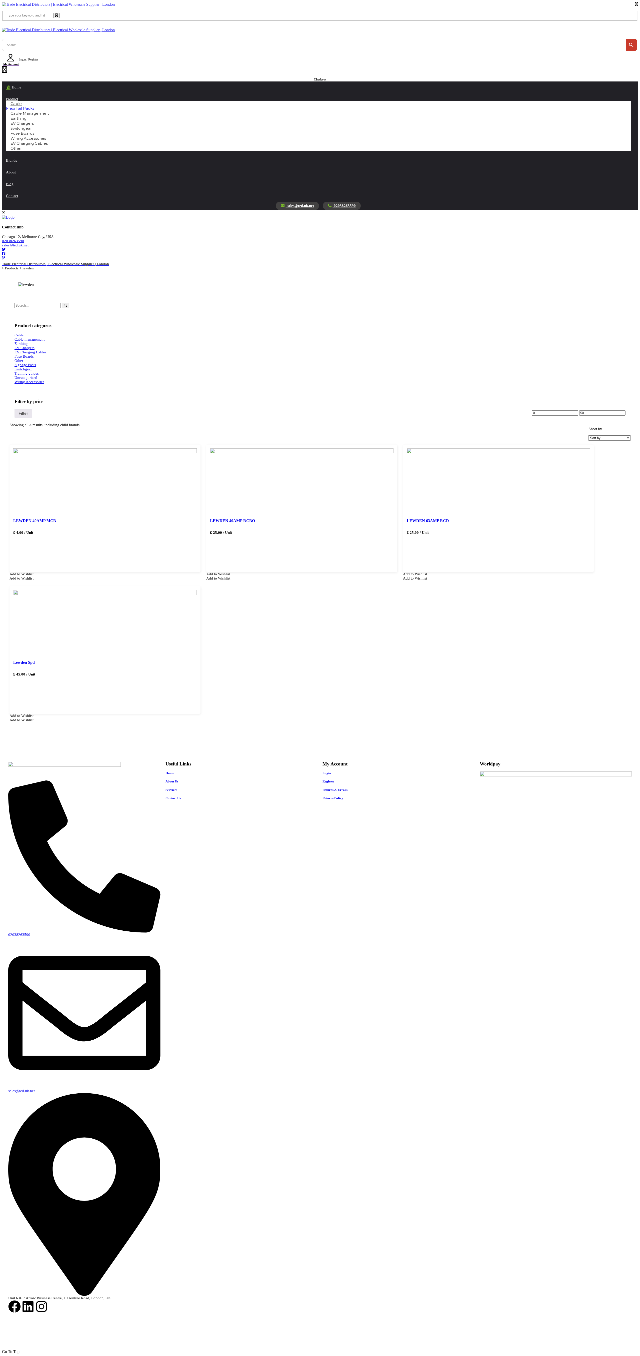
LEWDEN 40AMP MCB (34, 521)
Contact (12, 196)
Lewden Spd (24, 662)
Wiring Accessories (29, 382)
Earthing (21, 344)
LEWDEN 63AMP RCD (428, 521)
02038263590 (344, 206)
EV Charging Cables (29, 143)
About (11, 172)
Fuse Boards (24, 356)
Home (170, 773)
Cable (16, 103)
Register (328, 781)
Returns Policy (332, 798)
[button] (22, 574)
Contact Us (173, 798)
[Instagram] (41, 1306)
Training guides (26, 373)
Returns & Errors (335, 790)
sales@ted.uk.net (300, 206)
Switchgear (23, 369)
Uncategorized (25, 378)
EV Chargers (24, 348)
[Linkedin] (28, 1306)
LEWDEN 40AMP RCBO (232, 521)
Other (16, 148)
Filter (23, 413)
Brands (11, 160)
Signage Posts (25, 365)
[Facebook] (14, 1306)
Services (171, 790)
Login (326, 773)
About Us (172, 781)
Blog (10, 184)
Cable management (29, 339)
